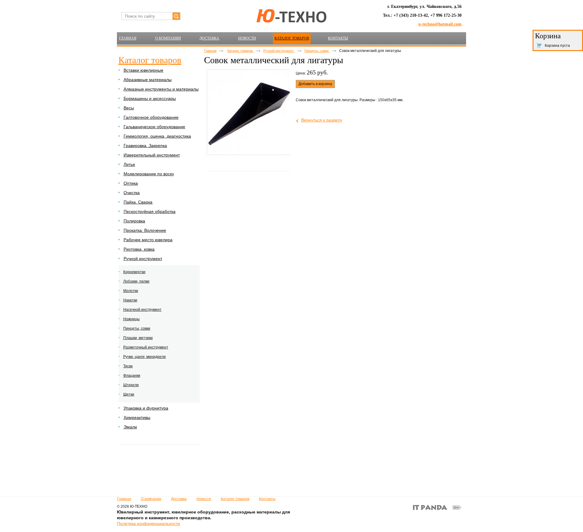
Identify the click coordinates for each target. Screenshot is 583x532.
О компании (151, 499)
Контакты (267, 499)
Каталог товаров (291, 38)
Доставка (179, 499)
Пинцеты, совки (316, 51)
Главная (210, 51)
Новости (203, 499)
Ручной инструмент (279, 51)
